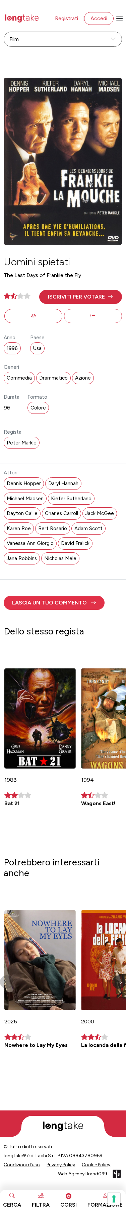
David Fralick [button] (75, 543)
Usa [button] (37, 348)
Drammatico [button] (53, 378)
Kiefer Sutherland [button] (71, 499)
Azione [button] (83, 378)
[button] (80, 297)
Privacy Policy (61, 1165)
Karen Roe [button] (19, 528)
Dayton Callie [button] (22, 513)
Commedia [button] (19, 378)
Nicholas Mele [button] (60, 558)
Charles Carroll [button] (61, 513)
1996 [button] (12, 348)
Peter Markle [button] (22, 443)
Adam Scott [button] (88, 528)
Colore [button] (38, 408)
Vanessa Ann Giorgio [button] (30, 543)
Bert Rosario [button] (52, 528)
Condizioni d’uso (22, 1165)
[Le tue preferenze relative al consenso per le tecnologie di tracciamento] (114, 1198)
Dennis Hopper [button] (24, 483)
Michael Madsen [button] (25, 499)
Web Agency (71, 1174)
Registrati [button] (66, 18)
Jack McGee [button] (99, 513)
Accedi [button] (98, 18)
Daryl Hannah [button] (63, 483)
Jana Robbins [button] (22, 558)
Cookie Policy (96, 1165)
